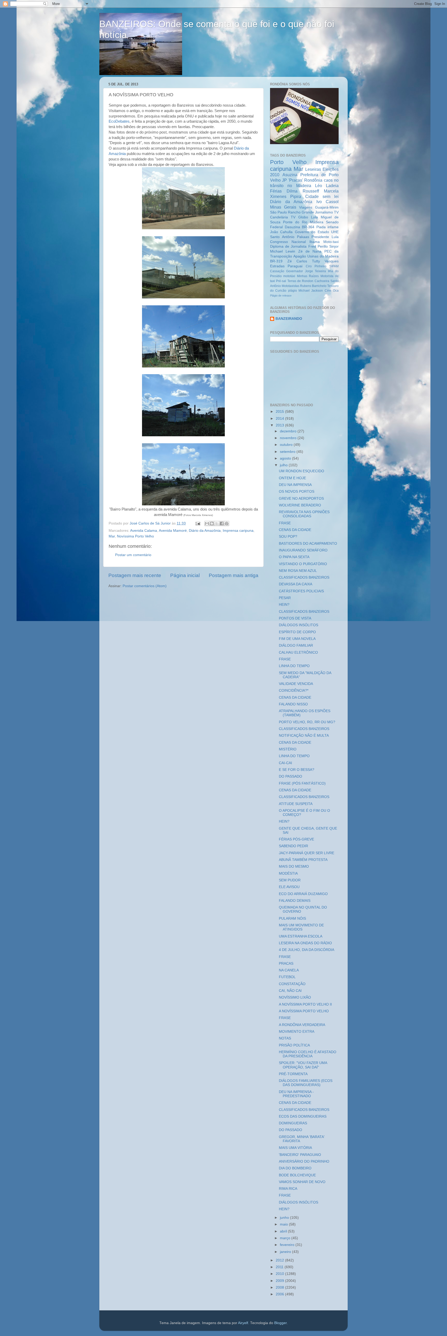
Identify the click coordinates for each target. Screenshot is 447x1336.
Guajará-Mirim (327, 207)
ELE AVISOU (289, 887)
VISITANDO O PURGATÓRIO (303, 564)
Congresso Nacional (288, 242)
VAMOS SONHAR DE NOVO (302, 1182)
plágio (292, 290)
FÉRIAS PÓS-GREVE (296, 839)
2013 (280, 425)
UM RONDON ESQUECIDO (301, 471)
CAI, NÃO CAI (290, 991)
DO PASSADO (290, 776)
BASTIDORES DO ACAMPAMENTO (308, 543)
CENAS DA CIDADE (295, 530)
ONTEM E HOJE (292, 478)
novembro (288, 438)
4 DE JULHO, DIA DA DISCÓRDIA (306, 950)
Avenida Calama (143, 531)
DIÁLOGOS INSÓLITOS (298, 625)
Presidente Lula (325, 237)
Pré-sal (281, 281)
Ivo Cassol (327, 201)
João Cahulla (281, 232)
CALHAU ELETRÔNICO (298, 652)
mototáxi (289, 276)
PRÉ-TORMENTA (293, 1074)
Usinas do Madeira (323, 256)
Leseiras (313, 169)
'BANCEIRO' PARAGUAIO (300, 1155)
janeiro (286, 1252)
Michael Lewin (282, 251)
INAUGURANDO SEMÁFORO (303, 550)
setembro (288, 452)
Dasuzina (292, 227)
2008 (280, 1287)
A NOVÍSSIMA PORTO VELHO (304, 1011)
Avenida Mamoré (173, 531)
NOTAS (285, 1038)
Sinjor (334, 246)
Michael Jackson (311, 290)
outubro (287, 445)
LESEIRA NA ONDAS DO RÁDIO (305, 943)
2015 (280, 412)
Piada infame (327, 227)
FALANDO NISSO (293, 704)
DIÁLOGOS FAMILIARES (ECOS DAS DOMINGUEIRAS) (305, 1083)
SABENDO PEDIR (293, 846)
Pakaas (303, 237)
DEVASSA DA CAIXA (295, 584)
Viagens (305, 207)
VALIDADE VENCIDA (296, 684)
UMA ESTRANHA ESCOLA (300, 936)
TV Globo (299, 217)
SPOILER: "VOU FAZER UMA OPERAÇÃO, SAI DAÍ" (303, 1065)
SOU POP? (288, 536)
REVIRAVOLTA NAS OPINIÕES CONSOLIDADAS (304, 514)
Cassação (277, 271)
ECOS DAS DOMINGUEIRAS (302, 1116)
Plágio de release (281, 295)
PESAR (285, 598)
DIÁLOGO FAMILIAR (296, 645)
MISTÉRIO (287, 749)
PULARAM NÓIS (292, 918)
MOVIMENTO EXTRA (296, 1032)
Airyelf (243, 1323)
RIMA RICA (288, 1189)
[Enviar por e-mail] (207, 523)
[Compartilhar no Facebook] (221, 523)
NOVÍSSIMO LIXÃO (295, 997)
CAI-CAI (285, 763)
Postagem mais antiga (233, 575)
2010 (280, 1274)
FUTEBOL (287, 977)
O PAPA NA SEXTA (294, 557)
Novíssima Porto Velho (135, 536)
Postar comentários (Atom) (145, 586)
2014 (280, 418)
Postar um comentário (133, 555)
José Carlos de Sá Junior (151, 523)
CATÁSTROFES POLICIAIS (301, 591)
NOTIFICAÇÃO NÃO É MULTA (304, 735)
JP (284, 180)
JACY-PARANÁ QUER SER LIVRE (306, 853)
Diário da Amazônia (205, 531)
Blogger (280, 1323)
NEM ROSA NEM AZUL (298, 571)
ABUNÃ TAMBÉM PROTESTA (303, 860)
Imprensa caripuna (238, 531)
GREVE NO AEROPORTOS (301, 498)
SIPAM (334, 266)
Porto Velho (288, 162)
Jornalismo (324, 212)
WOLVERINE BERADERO (300, 505)
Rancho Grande (301, 212)
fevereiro (287, 1245)
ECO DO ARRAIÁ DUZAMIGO (303, 894)
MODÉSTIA (288, 873)
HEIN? (284, 605)
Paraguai (295, 266)
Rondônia (313, 180)
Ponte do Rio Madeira (303, 222)
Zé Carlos (297, 261)
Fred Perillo (318, 246)
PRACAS (286, 963)
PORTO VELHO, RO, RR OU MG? (307, 722)
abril (284, 1231)
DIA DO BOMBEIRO (295, 1168)
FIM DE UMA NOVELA (297, 639)
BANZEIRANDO (288, 319)
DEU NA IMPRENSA (295, 485)
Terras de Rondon (300, 281)
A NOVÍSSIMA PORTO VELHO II (305, 1004)
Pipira (295, 196)
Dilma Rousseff (303, 191)
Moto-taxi (331, 242)
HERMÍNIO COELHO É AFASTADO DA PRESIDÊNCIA (307, 1054)
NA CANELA (289, 970)
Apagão (299, 256)
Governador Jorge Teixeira (306, 271)
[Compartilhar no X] (216, 523)
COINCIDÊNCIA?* (293, 690)
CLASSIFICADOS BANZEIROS (304, 577)
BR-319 (276, 261)
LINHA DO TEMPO (294, 666)
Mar (112, 536)
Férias (276, 191)
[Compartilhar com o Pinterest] (226, 523)
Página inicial (185, 575)
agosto (286, 458)
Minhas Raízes (308, 276)
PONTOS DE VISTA (295, 618)
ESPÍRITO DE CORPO (297, 632)
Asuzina (289, 174)
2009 (280, 1281)
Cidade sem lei (322, 196)
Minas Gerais (283, 207)
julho (284, 465)
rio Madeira (299, 185)
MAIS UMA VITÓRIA (295, 1148)
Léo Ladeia (327, 185)
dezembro (288, 431)
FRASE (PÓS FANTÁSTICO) (302, 783)
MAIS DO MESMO (294, 866)
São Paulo (278, 212)
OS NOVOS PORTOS (296, 491)
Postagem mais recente (134, 575)
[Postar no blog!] (211, 523)
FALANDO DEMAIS (294, 901)
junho (285, 1218)
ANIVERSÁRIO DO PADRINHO (304, 1161)
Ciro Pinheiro (316, 266)
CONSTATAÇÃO (292, 984)
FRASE (285, 523)
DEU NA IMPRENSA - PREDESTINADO (296, 1094)
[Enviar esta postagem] (197, 523)
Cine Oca (332, 290)
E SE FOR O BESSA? (296, 770)
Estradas (277, 266)
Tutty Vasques (325, 261)
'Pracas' (295, 180)
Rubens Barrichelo (313, 286)
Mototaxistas (290, 286)
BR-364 (308, 227)
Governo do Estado (312, 232)
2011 (280, 1267)
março (285, 1238)
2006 (280, 1294)
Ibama (314, 242)
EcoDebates (119, 121)
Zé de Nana (310, 251)
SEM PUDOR (290, 880)
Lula (314, 217)
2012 (280, 1260)
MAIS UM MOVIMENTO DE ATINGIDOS (301, 927)
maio (284, 1224)
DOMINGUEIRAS (293, 1123)
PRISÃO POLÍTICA (294, 1045)
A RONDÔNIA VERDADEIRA (302, 1025)
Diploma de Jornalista (288, 246)
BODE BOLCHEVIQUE (297, 1175)
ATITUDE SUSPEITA (295, 804)
